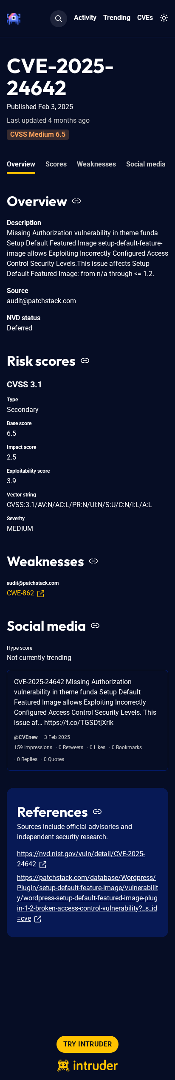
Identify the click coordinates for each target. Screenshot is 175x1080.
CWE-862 (20, 593)
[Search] (58, 18)
